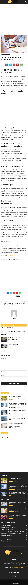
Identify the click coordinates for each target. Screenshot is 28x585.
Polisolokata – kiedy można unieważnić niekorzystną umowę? (17, 397)
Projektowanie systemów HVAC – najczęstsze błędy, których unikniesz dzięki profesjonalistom (17, 425)
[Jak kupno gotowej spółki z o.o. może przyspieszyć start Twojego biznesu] (4, 412)
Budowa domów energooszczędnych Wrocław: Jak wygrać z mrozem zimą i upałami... (18, 405)
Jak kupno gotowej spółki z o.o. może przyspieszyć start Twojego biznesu (17, 411)
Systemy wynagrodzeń (7, 529)
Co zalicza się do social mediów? (16, 331)
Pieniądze (10, 505)
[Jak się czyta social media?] (4, 346)
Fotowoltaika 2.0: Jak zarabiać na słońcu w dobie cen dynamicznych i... (17, 417)
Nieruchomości (11, 407)
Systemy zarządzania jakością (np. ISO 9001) (12, 531)
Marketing (2, 54)
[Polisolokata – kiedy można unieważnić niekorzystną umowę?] (4, 398)
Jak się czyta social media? (15, 344)
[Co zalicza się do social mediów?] (4, 333)
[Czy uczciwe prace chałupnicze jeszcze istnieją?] (4, 517)
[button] (26, 2)
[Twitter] (15, 576)
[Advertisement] (14, 18)
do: (9, 255)
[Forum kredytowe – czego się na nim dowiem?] (4, 504)
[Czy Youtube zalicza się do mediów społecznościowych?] (4, 339)
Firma (10, 413)
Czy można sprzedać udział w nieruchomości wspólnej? (7, 304)
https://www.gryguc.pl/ (14, 255)
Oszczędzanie (11, 511)
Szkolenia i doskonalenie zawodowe (10, 542)
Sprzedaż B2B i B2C (6, 540)
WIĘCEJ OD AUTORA (7, 327)
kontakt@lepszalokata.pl (19, 567)
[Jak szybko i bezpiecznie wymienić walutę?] (4, 510)
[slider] (5, 259)
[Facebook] (12, 576)
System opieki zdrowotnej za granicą (11, 533)
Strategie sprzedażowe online (9, 527)
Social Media (7, 54)
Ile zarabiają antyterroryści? (21, 303)
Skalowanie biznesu (6, 535)
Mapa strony (14, 581)
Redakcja (5, 61)
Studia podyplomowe (6, 525)
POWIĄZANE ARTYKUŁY (8, 325)
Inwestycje (11, 399)
